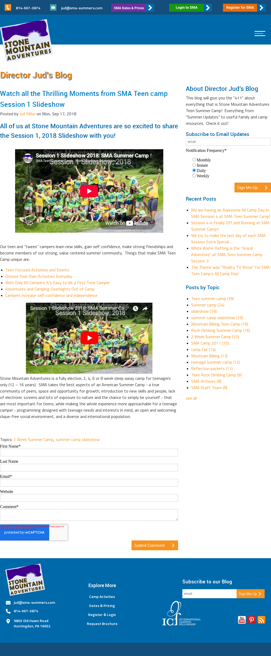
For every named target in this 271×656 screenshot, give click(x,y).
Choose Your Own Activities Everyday (38, 276)
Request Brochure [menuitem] (102, 623)
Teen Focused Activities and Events (37, 270)
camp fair (203, 349)
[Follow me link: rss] (261, 621)
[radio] (231, 159)
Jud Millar (27, 114)
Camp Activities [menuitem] (102, 596)
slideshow (204, 311)
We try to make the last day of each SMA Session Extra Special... (228, 238)
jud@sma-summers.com (81, 8)
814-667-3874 (26, 611)
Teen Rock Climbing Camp (216, 375)
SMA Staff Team (209, 387)
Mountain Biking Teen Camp (219, 324)
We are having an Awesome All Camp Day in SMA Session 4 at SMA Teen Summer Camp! (230, 213)
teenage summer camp (215, 362)
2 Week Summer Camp (33, 439)
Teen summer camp (212, 298)
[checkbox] (228, 167)
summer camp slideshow (78, 439)
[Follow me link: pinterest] (251, 621)
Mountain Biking (209, 356)
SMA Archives (206, 381)
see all (191, 398)
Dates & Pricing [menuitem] (102, 605)
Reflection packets (212, 368)
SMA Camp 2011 (210, 343)
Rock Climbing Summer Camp (220, 330)
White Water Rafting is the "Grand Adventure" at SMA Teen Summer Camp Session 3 (226, 254)
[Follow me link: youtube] (242, 621)
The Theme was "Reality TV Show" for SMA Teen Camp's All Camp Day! (230, 270)
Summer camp (207, 305)
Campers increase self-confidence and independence (51, 295)
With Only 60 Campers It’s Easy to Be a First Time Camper (57, 282)
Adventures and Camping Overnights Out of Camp (49, 289)
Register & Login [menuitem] (102, 614)
